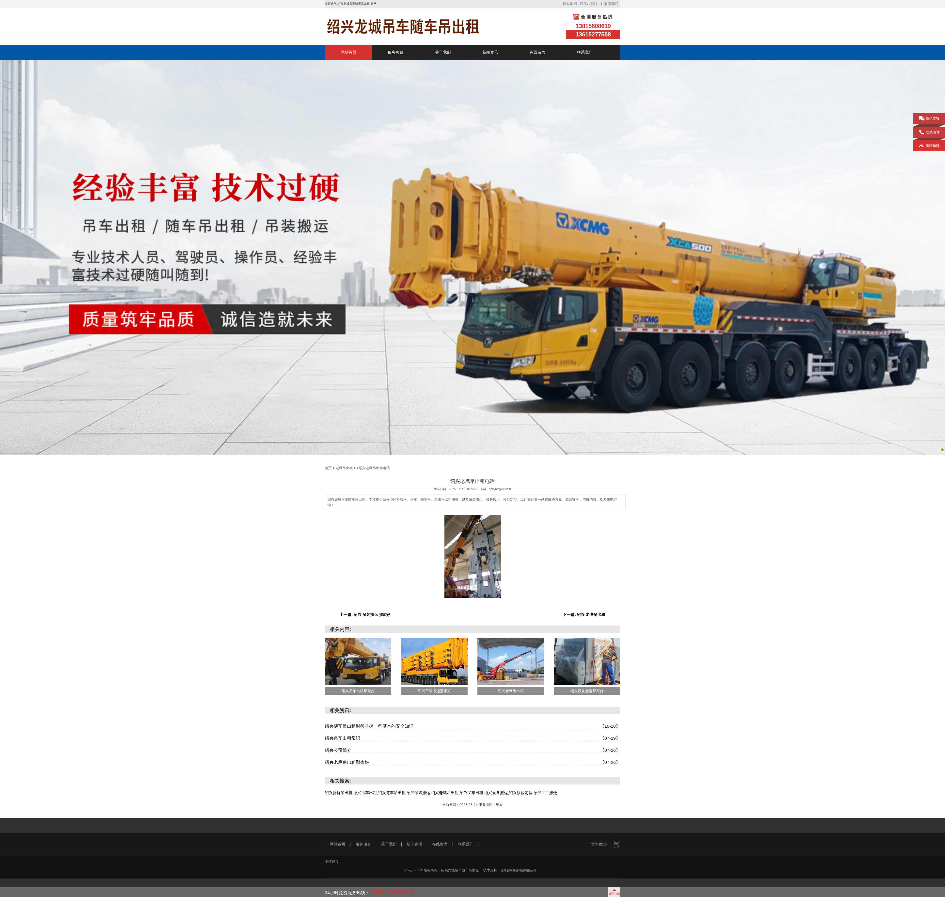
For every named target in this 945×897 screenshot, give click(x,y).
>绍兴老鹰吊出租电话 (373, 468)
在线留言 (537, 52)
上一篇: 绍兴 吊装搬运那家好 (365, 614)
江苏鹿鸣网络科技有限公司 (518, 870)
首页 (328, 468)
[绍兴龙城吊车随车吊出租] (403, 26)
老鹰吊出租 (344, 468)
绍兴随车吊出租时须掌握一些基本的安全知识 (472, 726)
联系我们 (611, 4)
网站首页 (348, 52)
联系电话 (933, 132)
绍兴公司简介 (472, 750)
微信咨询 (933, 119)
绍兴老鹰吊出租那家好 (472, 762)
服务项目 (396, 52)
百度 (583, 4)
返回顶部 (933, 146)
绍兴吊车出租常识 (472, 738)
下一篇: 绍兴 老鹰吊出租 (584, 614)
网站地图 (570, 4)
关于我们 (443, 52)
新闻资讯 (490, 52)
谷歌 (592, 4)
